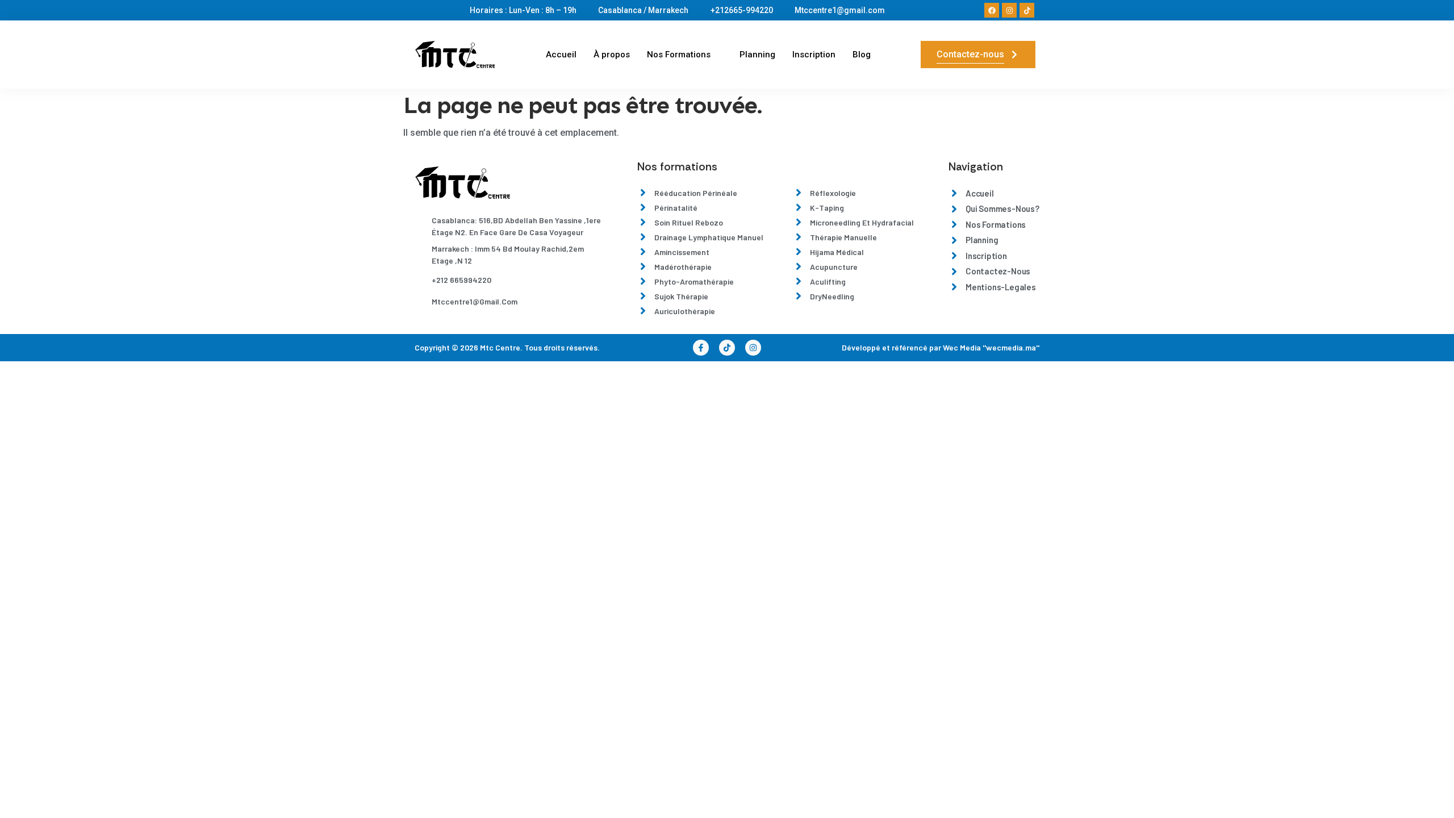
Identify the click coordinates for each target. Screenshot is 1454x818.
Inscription (813, 54)
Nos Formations (679, 54)
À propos (612, 54)
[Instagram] (1009, 10)
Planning (757, 54)
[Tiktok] (1027, 10)
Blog (862, 54)
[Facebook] (991, 10)
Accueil (561, 54)
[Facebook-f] (701, 348)
